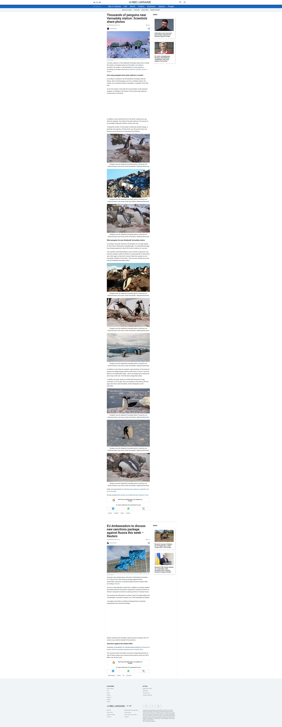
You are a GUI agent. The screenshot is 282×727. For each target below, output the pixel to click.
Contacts (126, 716)
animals (128, 513)
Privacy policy (127, 712)
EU (123, 675)
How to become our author (130, 714)
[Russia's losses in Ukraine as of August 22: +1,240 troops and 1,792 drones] (164, 536)
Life (125, 6)
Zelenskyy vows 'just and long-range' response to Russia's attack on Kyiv (163, 34)
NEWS (155, 15)
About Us (109, 710)
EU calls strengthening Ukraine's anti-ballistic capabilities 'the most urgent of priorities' (162, 58)
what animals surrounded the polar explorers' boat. (133, 495)
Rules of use (110, 712)
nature (122, 513)
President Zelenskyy (155, 10)
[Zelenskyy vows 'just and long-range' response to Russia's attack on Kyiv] (164, 25)
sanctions (129, 675)
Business (151, 6)
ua (94, 2)
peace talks (137, 10)
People (171, 6)
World (132, 6)
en (97, 2)
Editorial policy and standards (131, 710)
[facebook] (146, 706)
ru (100, 2)
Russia (118, 675)
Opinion (161, 6)
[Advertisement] (128, 106)
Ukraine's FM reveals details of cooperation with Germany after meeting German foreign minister (164, 569)
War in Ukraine (114, 6)
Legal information (111, 714)
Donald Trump (145, 10)
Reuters (117, 584)
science (110, 513)
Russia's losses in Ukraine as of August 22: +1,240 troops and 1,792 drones (163, 545)
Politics (141, 6)
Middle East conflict (127, 10)
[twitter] (152, 706)
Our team (109, 716)
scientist (116, 513)
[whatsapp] (158, 706)
